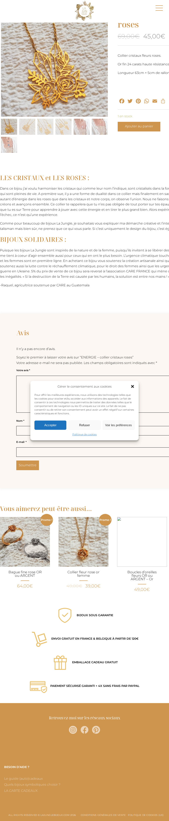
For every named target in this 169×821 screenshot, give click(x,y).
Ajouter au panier (139, 126)
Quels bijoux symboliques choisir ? (32, 784)
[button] (132, 387)
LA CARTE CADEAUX (21, 791)
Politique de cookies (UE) (146, 815)
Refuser (84, 425)
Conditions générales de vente (103, 815)
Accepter (50, 425)
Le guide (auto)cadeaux (23, 779)
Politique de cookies (84, 434)
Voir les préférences (118, 425)
